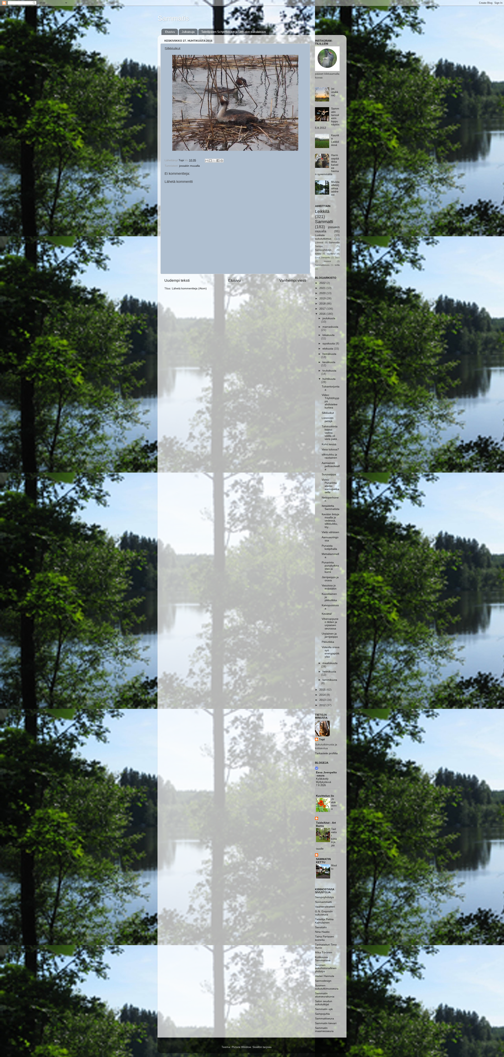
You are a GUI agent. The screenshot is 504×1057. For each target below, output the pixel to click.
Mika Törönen (323, 952)
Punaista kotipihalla (329, 547)
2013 (322, 699)
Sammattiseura (322, 265)
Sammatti (324, 221)
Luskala (320, 235)
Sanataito (321, 927)
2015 (322, 689)
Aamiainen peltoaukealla (331, 466)
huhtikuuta (328, 378)
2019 (322, 298)
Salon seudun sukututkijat (323, 1003)
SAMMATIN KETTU (323, 861)
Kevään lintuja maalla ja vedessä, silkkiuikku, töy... (330, 521)
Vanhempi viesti (292, 280)
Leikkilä (322, 211)
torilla (337, 265)
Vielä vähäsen (330, 532)
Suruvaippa (329, 474)
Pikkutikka (328, 641)
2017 (322, 308)
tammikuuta (329, 679)
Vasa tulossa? (330, 449)
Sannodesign (323, 980)
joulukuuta (328, 318)
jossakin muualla (189, 165)
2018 (322, 303)
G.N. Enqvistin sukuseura (324, 913)
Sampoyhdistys (323, 250)
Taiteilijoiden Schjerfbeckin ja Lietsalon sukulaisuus (233, 31)
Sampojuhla (322, 1013)
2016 (322, 313)
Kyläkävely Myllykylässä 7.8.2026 (323, 782)
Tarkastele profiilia (326, 753)
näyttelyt (331, 253)
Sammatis (173, 18)
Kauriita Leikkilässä (335, 140)
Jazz (337, 257)
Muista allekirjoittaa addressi (335, 188)
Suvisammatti (323, 902)
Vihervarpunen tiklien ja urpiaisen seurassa (330, 623)
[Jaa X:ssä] (214, 161)
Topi (322, 739)
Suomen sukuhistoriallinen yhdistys (325, 968)
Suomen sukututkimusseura (326, 987)
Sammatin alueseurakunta (324, 995)
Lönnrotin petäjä (328, 420)
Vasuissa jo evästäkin (329, 587)
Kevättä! (327, 613)
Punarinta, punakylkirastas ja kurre (330, 567)
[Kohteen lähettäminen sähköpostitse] (207, 161)
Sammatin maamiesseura (324, 1030)
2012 (322, 705)
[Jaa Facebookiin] (218, 161)
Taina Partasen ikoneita (324, 938)
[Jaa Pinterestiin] (222, 161)
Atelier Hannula (324, 976)
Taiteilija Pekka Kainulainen (324, 921)
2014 (322, 694)
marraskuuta (330, 326)
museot (327, 261)
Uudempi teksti (177, 280)
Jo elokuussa (334, 804)
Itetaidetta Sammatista (330, 507)
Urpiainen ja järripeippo (330, 635)
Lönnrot (319, 242)
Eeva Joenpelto (322, 257)
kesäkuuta (328, 362)
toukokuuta (329, 370)
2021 (322, 288)
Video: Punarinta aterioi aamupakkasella (330, 486)
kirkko (318, 253)
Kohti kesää (329, 444)
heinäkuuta (329, 353)
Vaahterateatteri (325, 906)
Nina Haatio (322, 931)
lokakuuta (328, 335)
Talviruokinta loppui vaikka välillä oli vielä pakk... (330, 433)
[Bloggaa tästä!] (210, 161)
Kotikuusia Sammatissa (322, 959)
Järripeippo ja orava (330, 579)
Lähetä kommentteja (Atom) (189, 288)
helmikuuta (329, 671)
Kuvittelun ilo (325, 795)
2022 (322, 282)
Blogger (277, 1047)
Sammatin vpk (324, 1009)
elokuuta (328, 348)
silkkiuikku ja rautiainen (329, 456)
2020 (322, 293)
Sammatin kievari (325, 1023)
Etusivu (170, 31)
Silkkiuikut (328, 412)
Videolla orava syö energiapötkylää (330, 652)
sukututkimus (323, 238)
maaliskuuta (329, 663)
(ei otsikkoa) (334, 92)
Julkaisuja (188, 31)
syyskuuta (329, 343)
